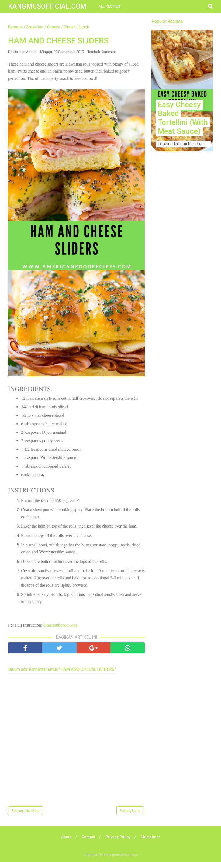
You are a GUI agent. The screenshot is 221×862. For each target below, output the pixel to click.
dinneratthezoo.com (60, 625)
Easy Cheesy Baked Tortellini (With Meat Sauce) (183, 118)
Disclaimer (150, 837)
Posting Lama (130, 811)
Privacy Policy (117, 837)
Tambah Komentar (102, 52)
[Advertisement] (182, 208)
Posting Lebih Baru (25, 811)
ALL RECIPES (109, 6)
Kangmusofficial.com (47, 6)
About (66, 837)
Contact (88, 837)
